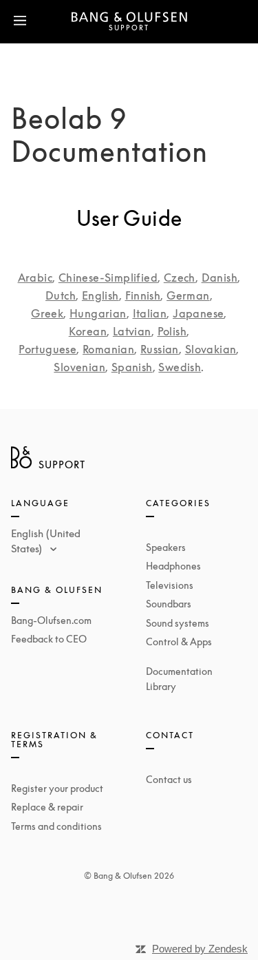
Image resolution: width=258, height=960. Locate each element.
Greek (47, 313)
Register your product (57, 788)
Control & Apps (179, 641)
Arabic (35, 277)
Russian (159, 349)
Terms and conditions (56, 826)
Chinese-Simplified (108, 277)
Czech (179, 277)
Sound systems (177, 623)
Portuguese (47, 349)
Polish (172, 331)
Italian (150, 313)
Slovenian (79, 367)
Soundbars (168, 603)
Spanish (132, 367)
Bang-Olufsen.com (51, 620)
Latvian (132, 331)
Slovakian (211, 349)
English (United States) (45, 541)
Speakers (166, 547)
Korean (88, 331)
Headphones (173, 566)
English (100, 295)
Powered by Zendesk (200, 948)
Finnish (143, 295)
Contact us (169, 779)
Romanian (108, 349)
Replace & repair (47, 807)
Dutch (60, 295)
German (187, 295)
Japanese (198, 313)
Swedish (179, 367)
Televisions (169, 585)
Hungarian (98, 313)
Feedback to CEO (49, 639)
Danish (219, 277)
